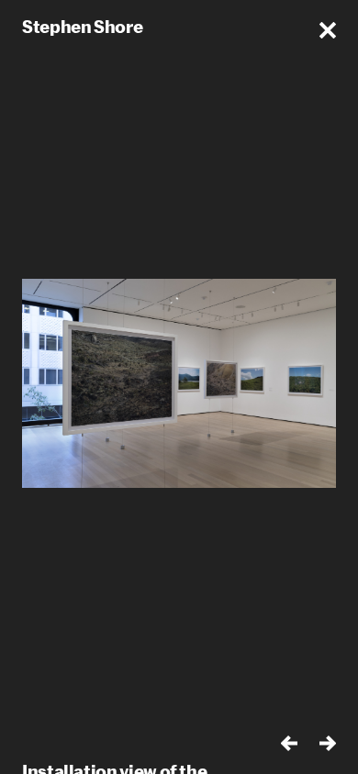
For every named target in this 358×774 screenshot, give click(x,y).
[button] (328, 30)
